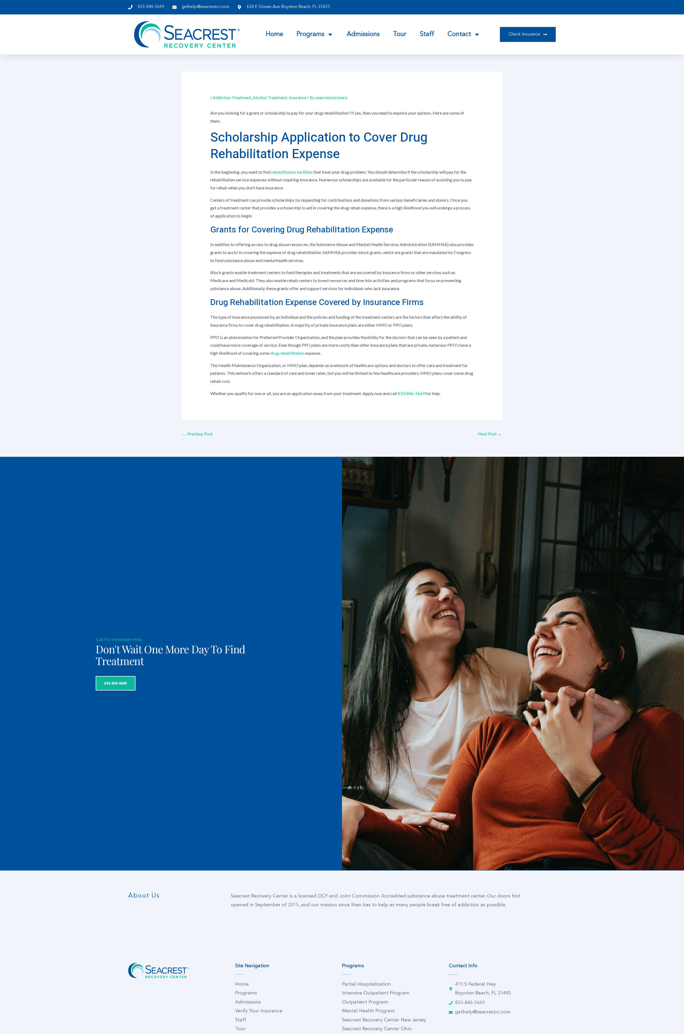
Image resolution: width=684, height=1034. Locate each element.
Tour (399, 34)
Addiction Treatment (232, 97)
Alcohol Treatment (270, 97)
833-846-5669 (411, 393)
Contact (459, 34)
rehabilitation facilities (292, 171)
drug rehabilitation (287, 353)
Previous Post (197, 433)
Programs (310, 34)
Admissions (363, 34)
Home (274, 34)
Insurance (297, 97)
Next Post (490, 433)
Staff (427, 34)
